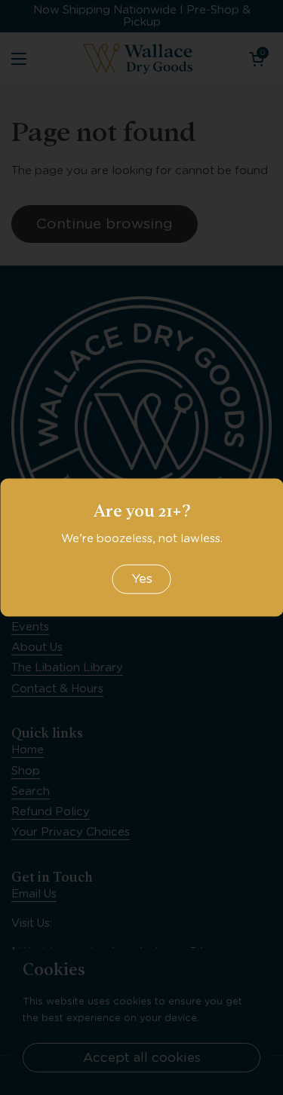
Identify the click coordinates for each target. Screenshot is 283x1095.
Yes (141, 578)
